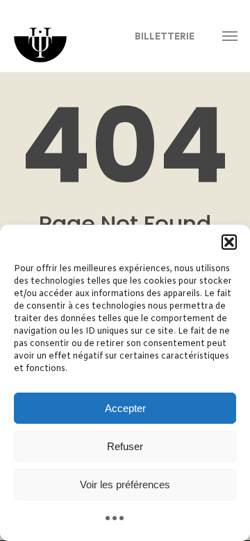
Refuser (125, 446)
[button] (229, 242)
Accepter (125, 408)
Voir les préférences (125, 484)
